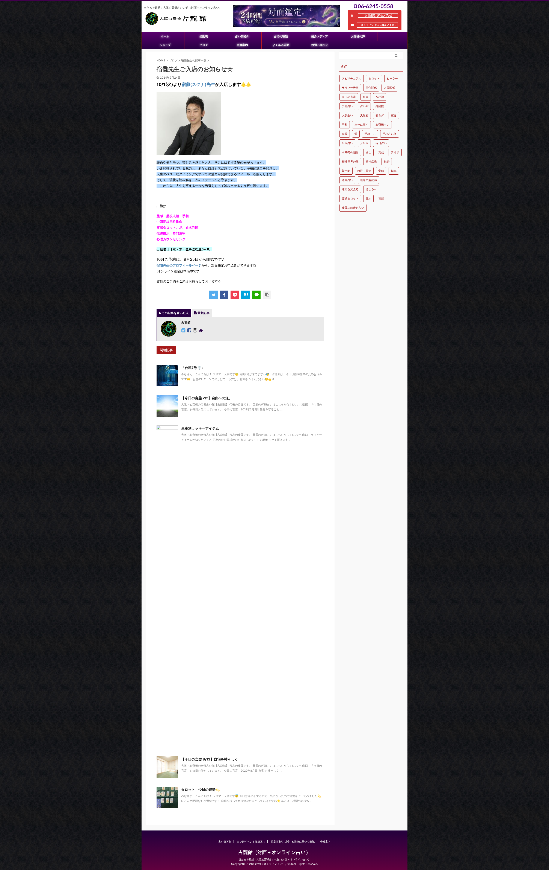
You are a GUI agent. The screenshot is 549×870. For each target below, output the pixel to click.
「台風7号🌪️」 (193, 368)
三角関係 (371, 87)
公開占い (347, 106)
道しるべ (371, 189)
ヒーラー (392, 78)
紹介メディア (319, 36)
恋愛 (344, 134)
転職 (394, 170)
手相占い (370, 134)
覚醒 (381, 170)
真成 (381, 152)
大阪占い (347, 115)
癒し (368, 152)
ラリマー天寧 (350, 87)
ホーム (165, 36)
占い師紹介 (242, 36)
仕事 (365, 97)
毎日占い (381, 143)
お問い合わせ (319, 45)
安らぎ (380, 115)
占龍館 (380, 106)
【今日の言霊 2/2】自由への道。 (206, 398)
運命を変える (350, 189)
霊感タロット (350, 198)
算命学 (395, 152)
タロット (374, 78)
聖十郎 (346, 170)
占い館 (364, 106)
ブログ (203, 45)
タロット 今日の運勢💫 (200, 789)
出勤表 (203, 36)
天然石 (364, 115)
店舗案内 (242, 45)
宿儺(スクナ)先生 (198, 84)
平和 (344, 124)
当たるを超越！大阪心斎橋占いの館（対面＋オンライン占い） (274, 859)
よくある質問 (281, 45)
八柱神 (380, 97)
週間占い (347, 180)
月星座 (364, 143)
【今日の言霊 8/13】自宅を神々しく (209, 759)
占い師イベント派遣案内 (251, 841)
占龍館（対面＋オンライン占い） (274, 852)
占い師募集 (225, 841)
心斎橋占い (382, 124)
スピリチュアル (351, 78)
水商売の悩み (350, 152)
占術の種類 (281, 36)
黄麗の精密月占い (353, 207)
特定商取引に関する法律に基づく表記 (293, 841)
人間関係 (389, 87)
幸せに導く (361, 124)
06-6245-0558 (375, 6)
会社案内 (325, 841)
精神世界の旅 (350, 161)
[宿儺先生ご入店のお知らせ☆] (245, 295)
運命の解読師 (368, 180)
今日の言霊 (349, 97)
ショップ (165, 45)
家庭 (394, 115)
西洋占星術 (364, 170)
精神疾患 (371, 161)
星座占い (347, 143)
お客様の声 (358, 36)
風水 (368, 198)
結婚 (386, 161)
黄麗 (381, 198)
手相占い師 (390, 134)
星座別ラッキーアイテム (200, 428)
